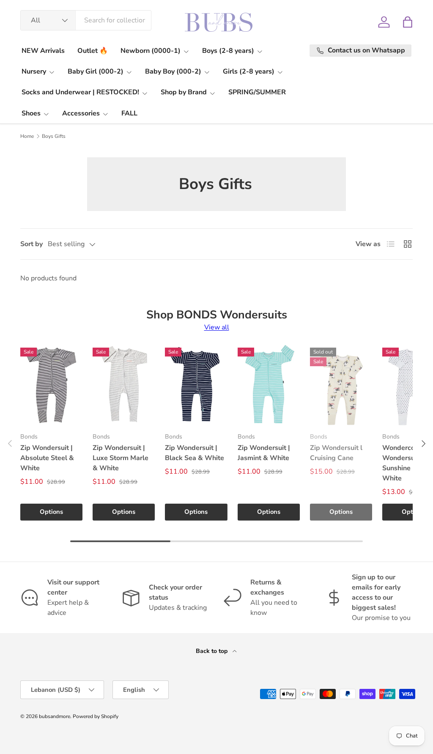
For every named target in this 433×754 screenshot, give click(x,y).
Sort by (31, 244)
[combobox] (86, 20)
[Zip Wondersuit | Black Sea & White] (196, 384)
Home (27, 136)
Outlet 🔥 (92, 50)
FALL (129, 113)
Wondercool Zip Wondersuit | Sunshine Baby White (407, 463)
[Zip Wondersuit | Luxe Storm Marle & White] (124, 384)
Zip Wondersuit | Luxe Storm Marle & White (120, 458)
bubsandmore (54, 716)
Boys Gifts (54, 136)
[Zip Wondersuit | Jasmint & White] (269, 384)
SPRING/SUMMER (257, 92)
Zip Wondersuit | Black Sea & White (194, 453)
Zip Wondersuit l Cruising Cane (336, 453)
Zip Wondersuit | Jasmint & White (264, 453)
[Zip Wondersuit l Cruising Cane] (341, 384)
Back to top (212, 651)
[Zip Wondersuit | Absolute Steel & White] (51, 384)
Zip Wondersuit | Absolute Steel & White (47, 458)
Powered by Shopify (95, 716)
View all (216, 327)
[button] (407, 22)
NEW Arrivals (43, 50)
